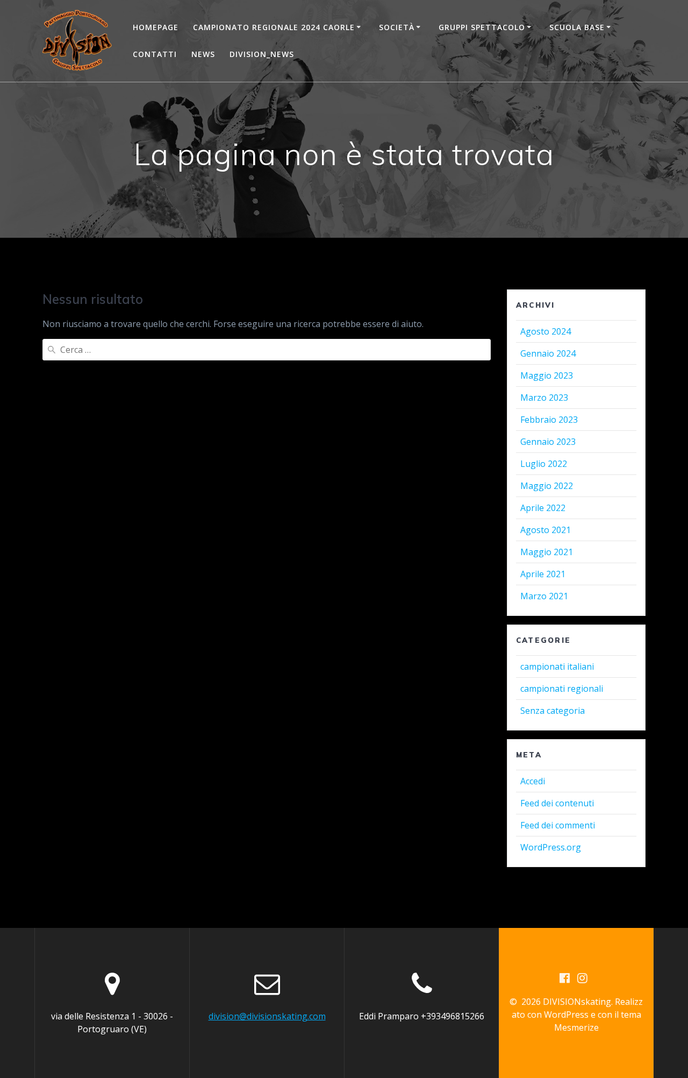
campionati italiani (557, 666)
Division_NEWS (262, 54)
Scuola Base (577, 27)
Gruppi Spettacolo (482, 27)
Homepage (155, 27)
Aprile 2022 (542, 508)
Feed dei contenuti (557, 803)
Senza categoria (552, 711)
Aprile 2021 (542, 574)
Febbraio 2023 (549, 419)
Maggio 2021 (546, 552)
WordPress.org (550, 847)
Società (396, 27)
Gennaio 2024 (548, 353)
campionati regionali (561, 688)
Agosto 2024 (545, 331)
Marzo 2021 (544, 596)
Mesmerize (576, 1027)
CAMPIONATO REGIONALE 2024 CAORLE (274, 27)
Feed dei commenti (557, 825)
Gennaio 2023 (548, 442)
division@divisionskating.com (267, 1016)
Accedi (532, 781)
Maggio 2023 (546, 375)
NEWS (203, 54)
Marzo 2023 (544, 397)
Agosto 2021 (545, 530)
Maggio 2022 (546, 486)
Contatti (155, 54)
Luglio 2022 (543, 464)
